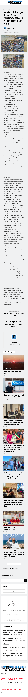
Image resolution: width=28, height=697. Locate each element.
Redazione (11, 28)
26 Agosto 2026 (7, 375)
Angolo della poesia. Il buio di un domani (13, 643)
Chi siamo (3, 682)
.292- (6, 673)
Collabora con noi (19, 682)
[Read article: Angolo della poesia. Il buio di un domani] (14, 362)
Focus (8, 9)
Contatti (10, 685)
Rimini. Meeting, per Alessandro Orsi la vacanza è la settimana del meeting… (14, 397)
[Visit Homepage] (15, 2)
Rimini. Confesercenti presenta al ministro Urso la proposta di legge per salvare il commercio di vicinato (14, 422)
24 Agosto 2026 (7, 508)
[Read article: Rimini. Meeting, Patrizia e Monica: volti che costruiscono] (14, 518)
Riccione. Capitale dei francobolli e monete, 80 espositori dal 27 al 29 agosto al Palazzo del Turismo (14, 649)
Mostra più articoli (14, 564)
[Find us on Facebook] (1, 692)
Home (5, 9)
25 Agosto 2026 (7, 426)
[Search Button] (25, 580)
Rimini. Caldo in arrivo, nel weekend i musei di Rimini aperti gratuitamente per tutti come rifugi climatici (14, 632)
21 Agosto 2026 (7, 558)
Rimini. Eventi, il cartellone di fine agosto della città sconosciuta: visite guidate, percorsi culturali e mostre (13, 638)
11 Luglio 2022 (8, 30)
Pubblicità (3, 685)
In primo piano (8, 368)
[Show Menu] (2, 2)
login (8, 568)
